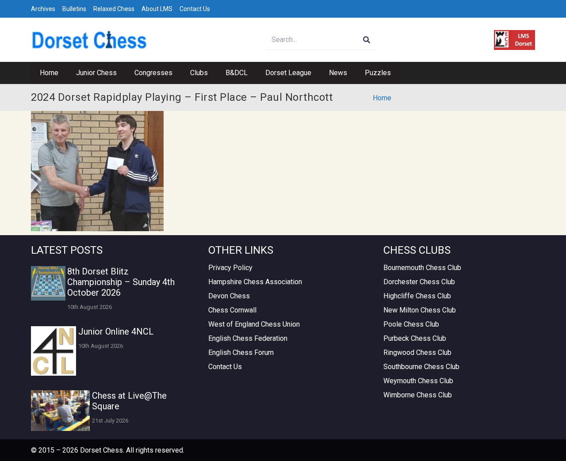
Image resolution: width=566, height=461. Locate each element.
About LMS (157, 8)
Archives (43, 8)
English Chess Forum (241, 352)
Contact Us (195, 8)
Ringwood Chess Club (417, 352)
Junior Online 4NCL (115, 331)
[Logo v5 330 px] (89, 40)
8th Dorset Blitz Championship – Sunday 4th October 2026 (121, 282)
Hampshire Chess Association (255, 282)
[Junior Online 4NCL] (53, 351)
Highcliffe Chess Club (417, 296)
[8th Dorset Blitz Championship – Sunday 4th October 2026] (48, 283)
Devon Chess (229, 296)
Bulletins (74, 8)
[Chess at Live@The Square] (60, 410)
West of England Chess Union (254, 324)
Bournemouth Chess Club (422, 267)
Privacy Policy (230, 267)
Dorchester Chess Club (419, 282)
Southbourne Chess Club (421, 366)
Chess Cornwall (232, 310)
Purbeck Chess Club (414, 338)
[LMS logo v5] (514, 40)
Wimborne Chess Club (417, 395)
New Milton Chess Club (419, 310)
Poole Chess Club (411, 324)
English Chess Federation (247, 338)
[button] (121, 73)
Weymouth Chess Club (418, 381)
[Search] (366, 40)
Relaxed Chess (113, 8)
